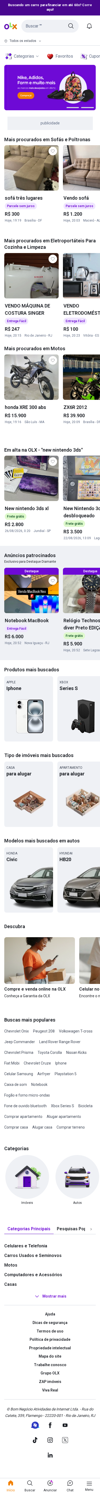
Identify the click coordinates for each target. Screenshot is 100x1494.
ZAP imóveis (50, 1381)
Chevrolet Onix (16, 1031)
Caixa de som (15, 1084)
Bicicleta (85, 1106)
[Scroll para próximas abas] (91, 1229)
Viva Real (50, 1390)
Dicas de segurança (50, 1322)
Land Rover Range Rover (60, 1042)
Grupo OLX (50, 1373)
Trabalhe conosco (50, 1365)
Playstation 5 (66, 1074)
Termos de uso (50, 1331)
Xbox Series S (62, 1106)
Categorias (24, 56)
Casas (10, 1284)
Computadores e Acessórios (33, 1274)
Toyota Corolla (50, 1052)
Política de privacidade (50, 1339)
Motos (10, 1265)
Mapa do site (50, 1356)
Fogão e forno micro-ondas (27, 1095)
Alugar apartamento (64, 1116)
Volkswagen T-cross (76, 1031)
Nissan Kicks (76, 1052)
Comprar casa (16, 1127)
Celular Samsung (18, 1074)
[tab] (29, 1229)
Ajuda (50, 1314)
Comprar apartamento (23, 1116)
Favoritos (64, 56)
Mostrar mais (54, 1296)
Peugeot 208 (44, 1031)
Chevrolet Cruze (37, 1063)
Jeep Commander (19, 1042)
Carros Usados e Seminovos (33, 1255)
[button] (50, 26)
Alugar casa (42, 1127)
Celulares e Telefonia (25, 1245)
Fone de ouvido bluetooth (25, 1106)
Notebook (39, 1084)
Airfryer (43, 1074)
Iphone (61, 1063)
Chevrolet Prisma (18, 1052)
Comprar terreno (71, 1127)
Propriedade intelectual (50, 1348)
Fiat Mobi (11, 1063)
